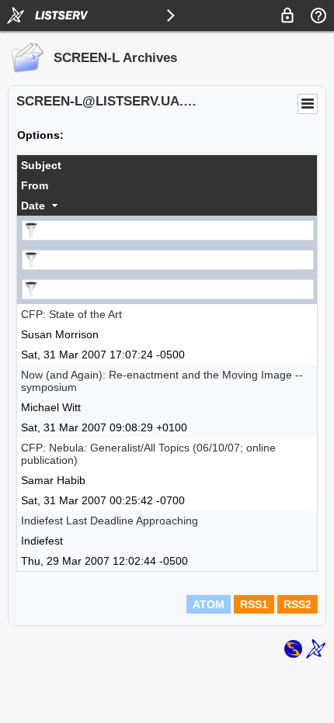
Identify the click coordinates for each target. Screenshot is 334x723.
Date (33, 205)
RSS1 (254, 604)
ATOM (208, 604)
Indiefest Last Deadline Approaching (109, 520)
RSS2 (297, 604)
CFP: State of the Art (71, 314)
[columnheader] (167, 165)
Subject (41, 165)
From (34, 185)
